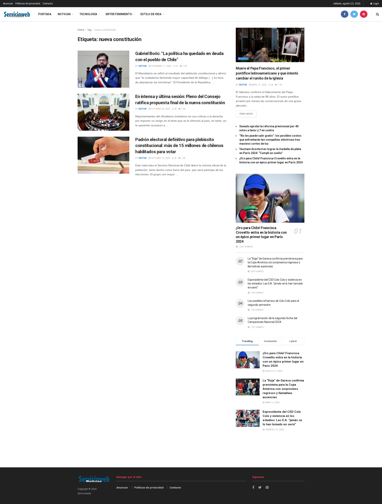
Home (81, 29)
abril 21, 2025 (258, 84)
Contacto (48, 3)
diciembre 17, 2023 (160, 66)
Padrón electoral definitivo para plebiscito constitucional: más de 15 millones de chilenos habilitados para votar (179, 145)
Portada (44, 14)
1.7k (279, 84)
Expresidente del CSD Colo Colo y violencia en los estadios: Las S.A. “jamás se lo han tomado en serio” (275, 283)
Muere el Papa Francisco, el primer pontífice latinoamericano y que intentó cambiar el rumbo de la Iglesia (267, 73)
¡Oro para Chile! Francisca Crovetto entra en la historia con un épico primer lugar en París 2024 (261, 234)
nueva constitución (105, 29)
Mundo (243, 58)
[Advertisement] (191, 457)
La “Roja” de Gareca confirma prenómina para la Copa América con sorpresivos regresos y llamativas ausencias (275, 262)
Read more (246, 114)
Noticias (64, 14)
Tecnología (88, 14)
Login (375, 3)
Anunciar (8, 3)
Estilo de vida (150, 14)
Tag (89, 29)
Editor (142, 66)
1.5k (184, 66)
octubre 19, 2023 (160, 158)
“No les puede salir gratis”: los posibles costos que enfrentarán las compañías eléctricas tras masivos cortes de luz (270, 139)
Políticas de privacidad (27, 3)
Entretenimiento (119, 14)
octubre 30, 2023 (160, 109)
